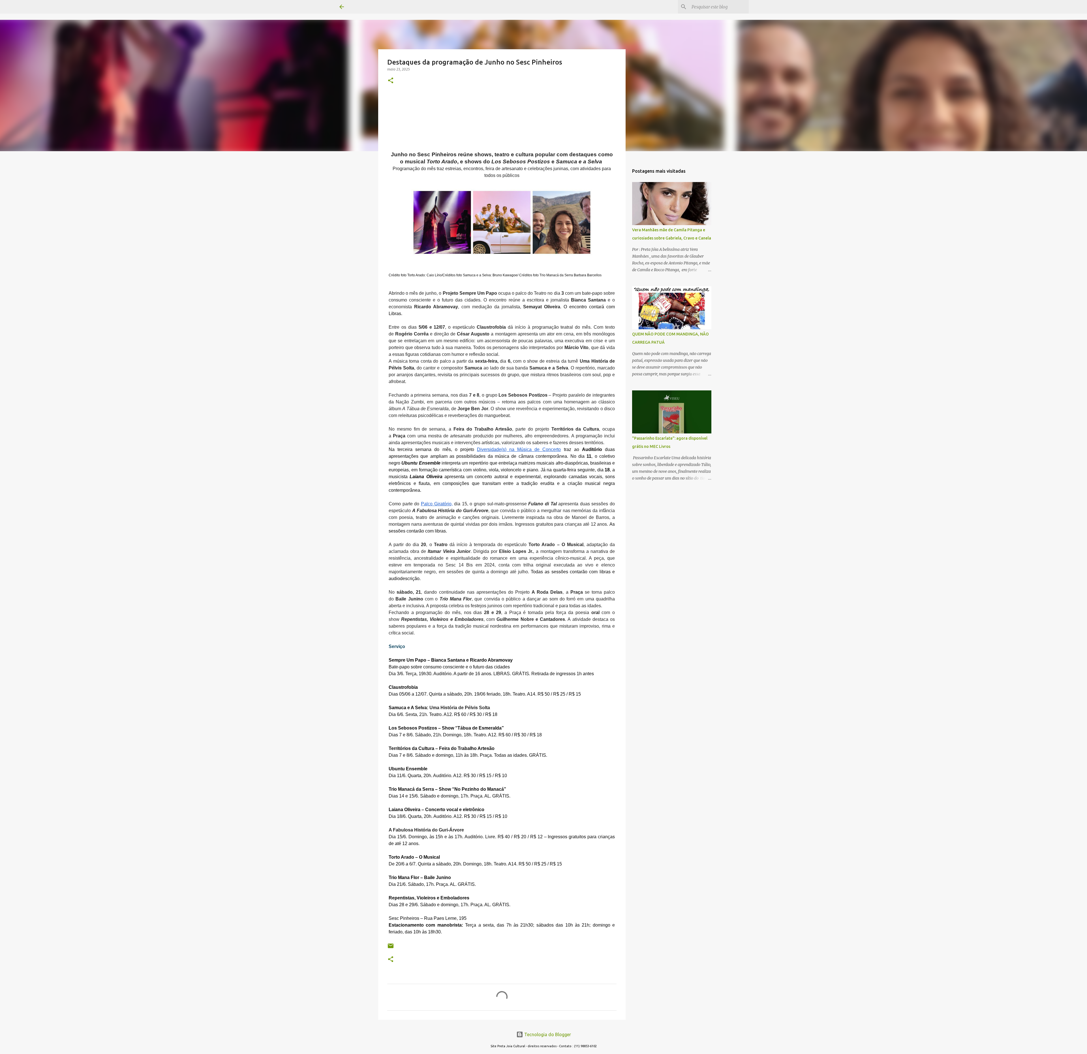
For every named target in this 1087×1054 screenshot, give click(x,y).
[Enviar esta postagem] (390, 948)
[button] (390, 81)
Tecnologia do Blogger (547, 1034)
